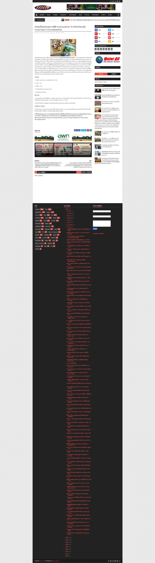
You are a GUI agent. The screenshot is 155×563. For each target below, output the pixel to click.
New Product (95, 15)
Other (103, 15)
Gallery (53, 240)
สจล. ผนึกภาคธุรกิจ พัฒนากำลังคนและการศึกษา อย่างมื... (79, 253)
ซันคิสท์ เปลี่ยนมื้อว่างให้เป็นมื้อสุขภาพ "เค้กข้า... (78, 240)
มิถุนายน (69, 215)
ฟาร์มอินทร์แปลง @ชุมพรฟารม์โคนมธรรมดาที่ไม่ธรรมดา (110, 146)
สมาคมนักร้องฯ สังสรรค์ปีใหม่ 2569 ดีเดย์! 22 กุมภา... (78, 426)
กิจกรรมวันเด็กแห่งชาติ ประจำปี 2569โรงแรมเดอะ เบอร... (78, 366)
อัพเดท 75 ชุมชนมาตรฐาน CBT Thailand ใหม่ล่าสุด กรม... (78, 356)
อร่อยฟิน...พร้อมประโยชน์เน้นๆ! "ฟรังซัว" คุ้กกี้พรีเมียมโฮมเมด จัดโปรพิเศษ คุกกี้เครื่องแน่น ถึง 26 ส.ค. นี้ (82, 152)
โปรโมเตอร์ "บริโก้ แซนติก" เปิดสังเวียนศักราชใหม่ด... (78, 249)
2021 (67, 547)
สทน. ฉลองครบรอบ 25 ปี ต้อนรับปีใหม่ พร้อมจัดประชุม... (78, 331)
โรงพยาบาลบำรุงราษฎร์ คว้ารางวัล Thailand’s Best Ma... (78, 526)
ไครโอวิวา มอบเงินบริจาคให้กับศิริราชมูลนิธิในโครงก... (79, 324)
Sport (80, 15)
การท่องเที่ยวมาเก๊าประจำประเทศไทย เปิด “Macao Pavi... (77, 317)
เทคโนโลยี (37, 218)
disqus (83, 172)
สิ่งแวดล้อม (37, 229)
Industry (54, 234)
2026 (67, 209)
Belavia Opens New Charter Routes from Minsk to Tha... (78, 437)
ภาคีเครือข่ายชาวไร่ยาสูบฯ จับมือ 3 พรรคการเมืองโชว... (78, 345)
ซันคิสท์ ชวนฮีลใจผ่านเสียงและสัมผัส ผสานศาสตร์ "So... (77, 335)
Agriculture (50, 243)
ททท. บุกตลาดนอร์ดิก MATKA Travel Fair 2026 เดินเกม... (78, 390)
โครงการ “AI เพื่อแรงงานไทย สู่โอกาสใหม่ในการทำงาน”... (79, 310)
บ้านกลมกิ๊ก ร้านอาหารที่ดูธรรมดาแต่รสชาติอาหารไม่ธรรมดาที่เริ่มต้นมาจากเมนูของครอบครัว (111, 109)
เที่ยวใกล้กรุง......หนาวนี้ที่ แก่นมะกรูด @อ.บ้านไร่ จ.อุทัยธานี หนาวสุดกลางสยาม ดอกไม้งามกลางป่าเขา (110, 140)
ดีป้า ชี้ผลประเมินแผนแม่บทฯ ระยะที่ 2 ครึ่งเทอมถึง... (78, 476)
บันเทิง (46, 218)
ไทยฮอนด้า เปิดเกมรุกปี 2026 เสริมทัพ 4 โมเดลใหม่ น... (78, 469)
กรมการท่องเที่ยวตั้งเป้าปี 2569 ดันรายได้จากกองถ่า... (78, 405)
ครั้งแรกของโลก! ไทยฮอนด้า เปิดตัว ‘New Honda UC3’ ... (78, 465)
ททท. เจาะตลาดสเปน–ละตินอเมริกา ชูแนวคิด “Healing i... (78, 338)
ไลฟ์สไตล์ (37, 209)
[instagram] (117, 1)
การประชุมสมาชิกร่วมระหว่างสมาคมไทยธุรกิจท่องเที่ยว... (78, 376)
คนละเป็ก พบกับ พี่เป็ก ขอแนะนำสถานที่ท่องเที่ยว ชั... (79, 412)
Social (48, 15)
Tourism (55, 15)
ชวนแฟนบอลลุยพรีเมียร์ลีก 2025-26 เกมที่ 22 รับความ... (79, 440)
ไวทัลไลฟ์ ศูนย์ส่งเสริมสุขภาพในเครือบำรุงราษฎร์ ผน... (79, 285)
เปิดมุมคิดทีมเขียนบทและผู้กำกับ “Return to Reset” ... (77, 505)
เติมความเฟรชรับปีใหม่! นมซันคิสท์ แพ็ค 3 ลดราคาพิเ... (78, 263)
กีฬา (52, 215)
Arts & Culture (38, 240)
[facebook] (111, 1)
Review (110, 15)
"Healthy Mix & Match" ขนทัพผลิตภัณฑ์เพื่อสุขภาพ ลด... (77, 360)
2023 (67, 542)
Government (47, 229)
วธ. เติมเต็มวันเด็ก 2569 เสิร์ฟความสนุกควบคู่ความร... (78, 512)
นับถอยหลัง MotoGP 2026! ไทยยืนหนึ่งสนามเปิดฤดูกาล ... (78, 501)
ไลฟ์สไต (37, 249)
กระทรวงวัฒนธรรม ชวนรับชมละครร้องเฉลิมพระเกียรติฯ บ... (79, 369)
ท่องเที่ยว (50, 19)
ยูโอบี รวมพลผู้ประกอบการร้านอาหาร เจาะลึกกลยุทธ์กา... (78, 483)
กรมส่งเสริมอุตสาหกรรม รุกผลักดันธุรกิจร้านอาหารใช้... (77, 288)
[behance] (119, 1)
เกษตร (45, 220)
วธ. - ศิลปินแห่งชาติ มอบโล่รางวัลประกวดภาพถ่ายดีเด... (78, 321)
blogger (79, 172)
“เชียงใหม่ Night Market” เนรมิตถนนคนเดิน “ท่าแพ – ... (77, 380)
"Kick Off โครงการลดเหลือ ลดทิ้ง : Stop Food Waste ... (78, 533)
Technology (63, 15)
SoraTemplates (42, 560)
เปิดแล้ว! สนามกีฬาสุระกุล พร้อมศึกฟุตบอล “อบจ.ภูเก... (77, 299)
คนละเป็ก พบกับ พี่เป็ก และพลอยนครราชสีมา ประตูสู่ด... (79, 423)
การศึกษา (53, 220)
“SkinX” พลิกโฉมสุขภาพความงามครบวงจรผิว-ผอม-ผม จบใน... (78, 487)
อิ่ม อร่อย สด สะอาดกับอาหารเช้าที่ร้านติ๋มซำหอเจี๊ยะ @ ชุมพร (110, 102)
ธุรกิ (51, 246)
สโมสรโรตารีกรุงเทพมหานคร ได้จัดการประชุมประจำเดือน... (78, 292)
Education (37, 234)
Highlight (101, 74)
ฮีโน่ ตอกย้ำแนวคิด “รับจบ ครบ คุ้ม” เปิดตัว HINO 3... (79, 271)
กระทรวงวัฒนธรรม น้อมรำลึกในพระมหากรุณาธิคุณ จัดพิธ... (76, 236)
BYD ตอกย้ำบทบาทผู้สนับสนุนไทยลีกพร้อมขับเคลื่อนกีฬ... (77, 415)
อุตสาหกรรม (48, 226)
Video (45, 246)
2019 (67, 551)
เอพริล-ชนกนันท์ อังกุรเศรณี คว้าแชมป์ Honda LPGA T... (78, 490)
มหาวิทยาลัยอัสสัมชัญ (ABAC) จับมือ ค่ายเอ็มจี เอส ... (79, 383)
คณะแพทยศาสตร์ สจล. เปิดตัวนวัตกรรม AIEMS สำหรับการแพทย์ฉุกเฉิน (111, 89)
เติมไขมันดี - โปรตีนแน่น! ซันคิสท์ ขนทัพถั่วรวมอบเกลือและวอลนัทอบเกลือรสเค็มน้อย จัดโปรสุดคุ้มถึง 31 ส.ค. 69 (44, 151)
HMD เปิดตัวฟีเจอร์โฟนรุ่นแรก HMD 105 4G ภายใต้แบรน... (79, 480)
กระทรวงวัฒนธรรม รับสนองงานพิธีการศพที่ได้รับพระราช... (79, 394)
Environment (37, 246)
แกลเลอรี (44, 237)
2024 (67, 540)
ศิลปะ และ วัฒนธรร (39, 243)
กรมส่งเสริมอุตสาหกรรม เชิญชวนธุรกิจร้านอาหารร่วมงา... (77, 373)
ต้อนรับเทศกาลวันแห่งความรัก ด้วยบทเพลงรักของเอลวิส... (79, 328)
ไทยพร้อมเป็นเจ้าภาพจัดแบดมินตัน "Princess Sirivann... (78, 508)
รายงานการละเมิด (98, 233)
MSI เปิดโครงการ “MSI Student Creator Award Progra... (78, 515)
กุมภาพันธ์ (69, 225)
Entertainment (72, 15)
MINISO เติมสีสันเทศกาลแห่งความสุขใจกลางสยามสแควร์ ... (77, 444)
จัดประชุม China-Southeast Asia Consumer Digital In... (77, 494)
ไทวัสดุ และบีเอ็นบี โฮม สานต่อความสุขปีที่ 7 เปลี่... (78, 353)
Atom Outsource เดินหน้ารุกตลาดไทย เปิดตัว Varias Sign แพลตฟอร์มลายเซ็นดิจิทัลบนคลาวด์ (111, 153)
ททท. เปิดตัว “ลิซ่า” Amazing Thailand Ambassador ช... (76, 260)
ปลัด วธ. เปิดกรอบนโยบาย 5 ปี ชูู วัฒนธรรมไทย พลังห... (78, 430)
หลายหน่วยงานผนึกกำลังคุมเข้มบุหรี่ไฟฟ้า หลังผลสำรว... (79, 447)
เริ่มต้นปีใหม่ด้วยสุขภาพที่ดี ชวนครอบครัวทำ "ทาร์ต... (77, 398)
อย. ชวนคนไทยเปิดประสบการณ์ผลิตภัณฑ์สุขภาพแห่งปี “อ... (79, 408)
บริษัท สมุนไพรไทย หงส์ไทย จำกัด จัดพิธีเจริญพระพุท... (79, 242)
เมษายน (69, 220)
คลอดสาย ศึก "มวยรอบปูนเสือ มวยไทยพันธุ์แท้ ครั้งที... (78, 529)
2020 (67, 549)
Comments (114, 74)
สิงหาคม (69, 211)
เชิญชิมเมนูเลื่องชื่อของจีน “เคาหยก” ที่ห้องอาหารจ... (79, 519)
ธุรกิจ (46, 209)
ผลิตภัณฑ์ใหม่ (61, 32)
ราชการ (37, 215)
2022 (67, 544)
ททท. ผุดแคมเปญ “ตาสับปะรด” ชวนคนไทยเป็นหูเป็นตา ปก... (79, 267)
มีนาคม (69, 222)
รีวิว (43, 232)
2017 (67, 553)
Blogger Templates (55, 560)
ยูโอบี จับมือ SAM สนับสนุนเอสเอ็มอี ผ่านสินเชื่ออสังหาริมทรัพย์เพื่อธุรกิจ (111, 96)
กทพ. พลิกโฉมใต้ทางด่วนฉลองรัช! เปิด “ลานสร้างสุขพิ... (78, 522)
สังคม (45, 215)
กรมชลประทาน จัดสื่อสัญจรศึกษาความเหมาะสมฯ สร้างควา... (79, 497)
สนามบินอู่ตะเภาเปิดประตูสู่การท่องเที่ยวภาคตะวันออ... (78, 455)
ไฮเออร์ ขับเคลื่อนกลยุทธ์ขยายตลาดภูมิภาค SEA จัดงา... (78, 472)
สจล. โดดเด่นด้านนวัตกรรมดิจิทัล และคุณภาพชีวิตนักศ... (79, 306)
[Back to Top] (119, 561)
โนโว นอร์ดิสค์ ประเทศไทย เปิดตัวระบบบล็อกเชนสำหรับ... (79, 462)
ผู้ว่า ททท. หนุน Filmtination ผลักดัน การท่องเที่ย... (78, 451)
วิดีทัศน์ (46, 240)
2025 (67, 537)
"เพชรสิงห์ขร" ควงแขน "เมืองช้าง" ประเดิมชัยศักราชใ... (78, 303)
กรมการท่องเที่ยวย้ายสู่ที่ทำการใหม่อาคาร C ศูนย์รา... (78, 458)
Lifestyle (87, 15)
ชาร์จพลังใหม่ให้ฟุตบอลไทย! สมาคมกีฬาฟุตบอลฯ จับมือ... (79, 229)
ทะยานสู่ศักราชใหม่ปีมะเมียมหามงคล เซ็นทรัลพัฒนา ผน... (78, 281)
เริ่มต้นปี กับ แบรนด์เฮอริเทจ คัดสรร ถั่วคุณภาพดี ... (78, 433)
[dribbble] (115, 1)
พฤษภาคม (69, 218)
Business (42, 15)
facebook (89, 172)
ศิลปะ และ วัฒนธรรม (53, 232)
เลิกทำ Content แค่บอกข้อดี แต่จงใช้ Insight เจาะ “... (79, 256)
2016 (67, 556)
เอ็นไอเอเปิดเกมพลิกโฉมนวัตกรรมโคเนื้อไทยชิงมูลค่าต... (78, 401)
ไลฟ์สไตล (53, 237)
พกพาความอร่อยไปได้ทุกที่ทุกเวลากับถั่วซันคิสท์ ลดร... (78, 313)
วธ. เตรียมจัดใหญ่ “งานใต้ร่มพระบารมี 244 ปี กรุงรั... (78, 246)
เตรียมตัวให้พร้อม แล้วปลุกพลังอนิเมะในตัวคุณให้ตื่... (79, 296)
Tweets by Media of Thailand (101, 82)
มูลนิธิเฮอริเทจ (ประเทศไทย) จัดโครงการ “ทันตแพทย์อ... (78, 278)
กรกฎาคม (69, 213)
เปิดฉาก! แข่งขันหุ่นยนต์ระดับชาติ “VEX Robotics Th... (79, 419)
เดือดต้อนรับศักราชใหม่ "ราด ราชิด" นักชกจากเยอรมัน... (78, 233)
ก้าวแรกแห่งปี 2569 (71, 363)
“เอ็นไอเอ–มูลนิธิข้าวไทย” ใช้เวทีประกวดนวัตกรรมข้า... (77, 349)
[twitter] (113, 1)
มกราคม (69, 227)
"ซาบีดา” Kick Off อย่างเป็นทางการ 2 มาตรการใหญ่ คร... (78, 274)
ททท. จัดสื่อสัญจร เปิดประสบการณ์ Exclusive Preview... (78, 387)
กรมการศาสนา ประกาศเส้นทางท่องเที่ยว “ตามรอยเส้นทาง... (78, 342)
